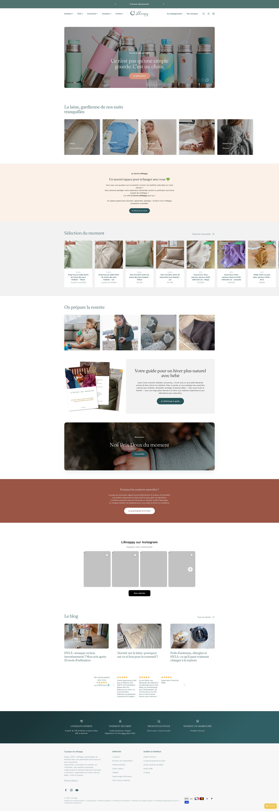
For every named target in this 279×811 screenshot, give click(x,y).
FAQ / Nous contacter (121, 780)
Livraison (116, 757)
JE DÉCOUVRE (139, 76)
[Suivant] (163, 4)
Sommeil (68, 14)
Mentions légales (105, 801)
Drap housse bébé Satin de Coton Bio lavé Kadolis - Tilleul (78, 277)
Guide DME (148, 769)
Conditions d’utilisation (72, 803)
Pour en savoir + (71, 780)
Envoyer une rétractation (122, 761)
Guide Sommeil (150, 757)
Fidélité (115, 772)
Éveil (79, 14)
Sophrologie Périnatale (122, 776)
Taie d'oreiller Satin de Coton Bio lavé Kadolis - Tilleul (139, 277)
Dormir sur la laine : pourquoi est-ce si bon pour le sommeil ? (137, 654)
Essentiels (91, 14)
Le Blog (147, 772)
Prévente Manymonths (139, 4)
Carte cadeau (117, 769)
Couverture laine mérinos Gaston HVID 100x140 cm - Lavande (231, 277)
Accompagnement (174, 14)
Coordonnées (91, 801)
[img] (101, 682)
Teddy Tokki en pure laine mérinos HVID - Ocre (262, 277)
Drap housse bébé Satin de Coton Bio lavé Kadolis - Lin (109, 277)
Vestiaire (106, 14)
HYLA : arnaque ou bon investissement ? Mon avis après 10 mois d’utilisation (85, 656)
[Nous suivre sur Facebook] (65, 790)
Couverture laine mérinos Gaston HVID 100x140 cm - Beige (200, 277)
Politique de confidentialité (74, 801)
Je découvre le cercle (139, 210)
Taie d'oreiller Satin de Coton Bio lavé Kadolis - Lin (170, 277)
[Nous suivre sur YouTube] (76, 790)
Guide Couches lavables (153, 765)
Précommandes (118, 765)
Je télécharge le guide (170, 401)
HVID (200, 272)
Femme (119, 14)
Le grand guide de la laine (139, 511)
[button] (114, 684)
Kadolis (78, 272)
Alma (123, 733)
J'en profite (139, 454)
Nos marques (192, 14)
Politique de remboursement (142, 801)
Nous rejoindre (139, 593)
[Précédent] (115, 4)
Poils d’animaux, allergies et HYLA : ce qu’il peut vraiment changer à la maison (189, 656)
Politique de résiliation (121, 801)
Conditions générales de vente (167, 801)
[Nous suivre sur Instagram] (71, 790)
